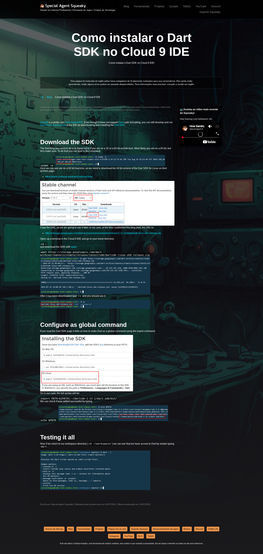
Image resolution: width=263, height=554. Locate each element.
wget (73, 247)
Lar (42, 97)
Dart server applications (53, 125)
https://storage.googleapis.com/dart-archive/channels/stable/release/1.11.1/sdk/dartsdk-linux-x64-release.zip (103, 233)
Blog (126, 6)
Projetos (159, 6)
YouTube (201, 6)
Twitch (187, 6)
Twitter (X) (213, 529)
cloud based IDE (74, 122)
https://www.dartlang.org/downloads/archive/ (69, 176)
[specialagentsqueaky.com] (63, 7)
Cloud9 (44, 122)
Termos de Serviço (54, 529)
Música (187, 529)
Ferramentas (141, 6)
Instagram (114, 536)
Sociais (173, 6)
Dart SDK (119, 125)
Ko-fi (140, 536)
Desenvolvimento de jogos (165, 529)
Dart (121, 122)
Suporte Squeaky (209, 12)
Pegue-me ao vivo (117, 529)
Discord (215, 6)
